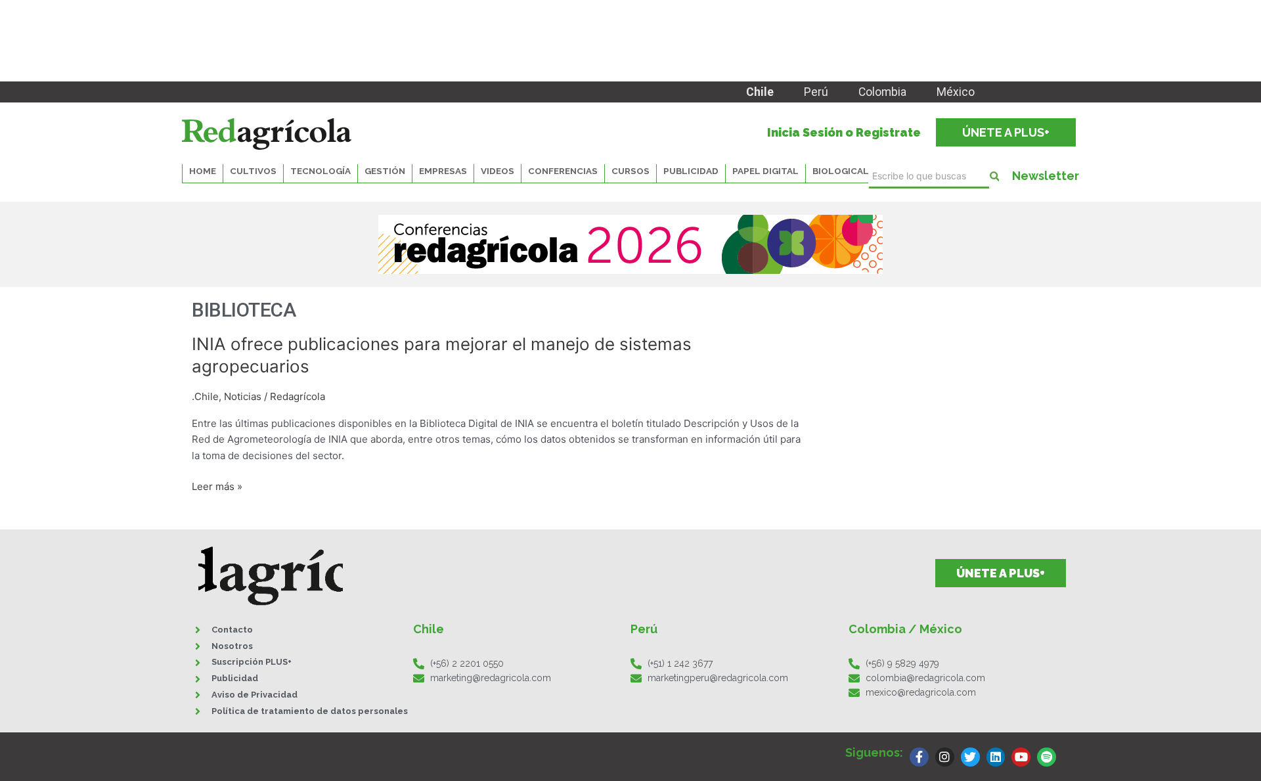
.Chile (205, 396)
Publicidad (691, 171)
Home (202, 171)
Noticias (242, 396)
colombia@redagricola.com (925, 678)
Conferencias (563, 171)
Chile (760, 92)
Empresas (443, 171)
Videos (497, 171)
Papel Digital (765, 171)
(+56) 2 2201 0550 (467, 663)
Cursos (630, 171)
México (956, 92)
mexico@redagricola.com (921, 692)
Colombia (882, 92)
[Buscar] (994, 176)
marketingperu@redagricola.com (718, 678)
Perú (816, 92)
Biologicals (843, 171)
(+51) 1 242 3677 (680, 663)
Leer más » (217, 486)
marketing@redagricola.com (490, 678)
